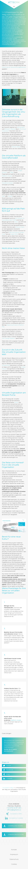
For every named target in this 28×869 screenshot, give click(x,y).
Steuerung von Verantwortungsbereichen (14, 67)
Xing (7, 774)
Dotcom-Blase (16, 147)
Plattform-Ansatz (7, 176)
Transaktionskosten (7, 183)
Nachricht (10, 751)
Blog (11, 787)
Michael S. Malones (10, 129)
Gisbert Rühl (14, 234)
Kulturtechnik (9, 37)
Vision (16, 222)
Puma (16, 402)
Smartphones (6, 365)
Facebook (9, 770)
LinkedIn (9, 778)
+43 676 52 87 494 (14, 808)
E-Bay (11, 172)
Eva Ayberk (6, 787)
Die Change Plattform (8, 338)
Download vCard (15, 826)
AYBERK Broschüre (16, 834)
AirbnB (10, 196)
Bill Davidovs (21, 127)
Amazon (4, 172)
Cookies (14, 864)
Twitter (8, 765)
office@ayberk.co (14, 810)
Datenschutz (14, 859)
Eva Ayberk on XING (16, 813)
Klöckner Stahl (20, 227)
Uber (3, 196)
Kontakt (14, 850)
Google (20, 170)
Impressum (14, 854)
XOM (14, 220)
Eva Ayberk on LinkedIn (16, 818)
